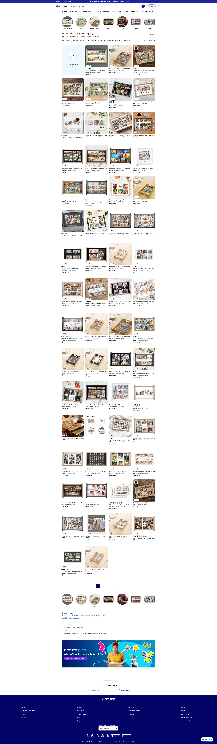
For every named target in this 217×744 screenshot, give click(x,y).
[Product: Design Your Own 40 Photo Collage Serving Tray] (73, 524)
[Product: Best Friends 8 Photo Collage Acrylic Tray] (144, 459)
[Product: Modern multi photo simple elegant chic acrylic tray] (144, 254)
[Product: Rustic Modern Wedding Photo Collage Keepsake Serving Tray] (144, 490)
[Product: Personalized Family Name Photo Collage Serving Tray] (144, 359)
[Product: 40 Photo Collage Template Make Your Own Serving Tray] (120, 426)
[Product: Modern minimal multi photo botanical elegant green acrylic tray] (73, 557)
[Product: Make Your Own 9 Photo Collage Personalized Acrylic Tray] (120, 392)
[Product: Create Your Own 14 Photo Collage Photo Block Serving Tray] (73, 289)
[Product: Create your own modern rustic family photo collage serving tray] (96, 557)
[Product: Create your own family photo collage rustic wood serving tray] (73, 187)
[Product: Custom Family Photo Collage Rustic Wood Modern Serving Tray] (144, 56)
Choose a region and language (106, 725)
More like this (89, 74)
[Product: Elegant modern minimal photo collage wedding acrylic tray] (144, 156)
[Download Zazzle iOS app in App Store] (115, 736)
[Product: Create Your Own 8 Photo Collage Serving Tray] (73, 459)
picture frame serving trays (86, 615)
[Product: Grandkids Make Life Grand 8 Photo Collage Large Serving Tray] (96, 289)
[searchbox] (107, 6)
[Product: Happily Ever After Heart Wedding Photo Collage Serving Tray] (73, 392)
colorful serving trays (73, 615)
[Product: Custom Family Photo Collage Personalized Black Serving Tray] (73, 359)
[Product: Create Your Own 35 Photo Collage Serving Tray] (96, 459)
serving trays (97, 615)
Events (64, 1)
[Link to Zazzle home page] (62, 6)
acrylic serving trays (87, 617)
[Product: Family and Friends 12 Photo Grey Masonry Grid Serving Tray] (73, 221)
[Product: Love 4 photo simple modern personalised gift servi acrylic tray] (73, 123)
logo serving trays (98, 617)
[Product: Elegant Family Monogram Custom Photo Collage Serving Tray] (120, 187)
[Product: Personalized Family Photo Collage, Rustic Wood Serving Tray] (144, 123)
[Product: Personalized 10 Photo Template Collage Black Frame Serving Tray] (120, 156)
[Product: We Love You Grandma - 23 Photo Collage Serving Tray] (120, 221)
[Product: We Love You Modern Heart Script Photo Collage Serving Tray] (144, 89)
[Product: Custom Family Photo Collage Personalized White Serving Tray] (96, 359)
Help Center (104, 633)
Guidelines (125, 741)
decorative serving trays (75, 617)
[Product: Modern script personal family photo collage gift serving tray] (96, 187)
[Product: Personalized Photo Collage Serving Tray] (120, 123)
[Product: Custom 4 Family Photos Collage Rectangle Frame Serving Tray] (96, 490)
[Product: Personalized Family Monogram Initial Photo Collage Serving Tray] (96, 89)
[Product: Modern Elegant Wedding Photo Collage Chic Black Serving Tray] (120, 89)
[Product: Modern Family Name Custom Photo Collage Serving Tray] (73, 89)
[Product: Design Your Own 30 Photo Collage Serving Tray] (144, 221)
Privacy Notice (119, 741)
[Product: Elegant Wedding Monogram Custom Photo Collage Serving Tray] (96, 221)
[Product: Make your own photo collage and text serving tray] (120, 459)
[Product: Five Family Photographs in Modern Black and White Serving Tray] (96, 254)
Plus (69, 1)
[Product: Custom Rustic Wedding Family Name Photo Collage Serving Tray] (73, 490)
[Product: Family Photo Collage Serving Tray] (120, 524)
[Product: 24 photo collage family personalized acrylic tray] (120, 490)
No (72, 630)
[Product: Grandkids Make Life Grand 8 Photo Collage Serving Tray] (73, 324)
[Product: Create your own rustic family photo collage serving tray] (120, 56)
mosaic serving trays (74, 618)
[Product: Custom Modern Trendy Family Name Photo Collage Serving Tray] (96, 56)
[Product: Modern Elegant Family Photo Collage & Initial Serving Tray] (144, 524)
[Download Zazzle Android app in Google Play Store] (126, 736)
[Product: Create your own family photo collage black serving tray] (144, 187)
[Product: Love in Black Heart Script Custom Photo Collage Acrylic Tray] (96, 123)
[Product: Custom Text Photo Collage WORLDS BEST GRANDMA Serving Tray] (120, 289)
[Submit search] (143, 6)
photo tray (64, 615)
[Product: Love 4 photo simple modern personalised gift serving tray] (144, 392)
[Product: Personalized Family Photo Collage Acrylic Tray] (144, 289)
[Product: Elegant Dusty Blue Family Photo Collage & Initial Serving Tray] (144, 324)
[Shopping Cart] (159, 6)
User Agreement (111, 741)
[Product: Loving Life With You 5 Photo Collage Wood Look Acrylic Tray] (96, 524)
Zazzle (58, 1)
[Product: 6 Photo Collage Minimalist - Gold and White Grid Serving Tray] (144, 426)
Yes (66, 630)
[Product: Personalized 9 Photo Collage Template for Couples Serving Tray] (120, 254)
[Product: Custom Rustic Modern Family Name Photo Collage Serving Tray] (96, 156)
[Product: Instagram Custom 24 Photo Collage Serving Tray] (120, 359)
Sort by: (146, 40)
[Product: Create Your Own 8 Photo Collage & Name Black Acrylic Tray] (73, 254)
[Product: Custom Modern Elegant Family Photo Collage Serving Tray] (96, 392)
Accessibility (132, 741)
